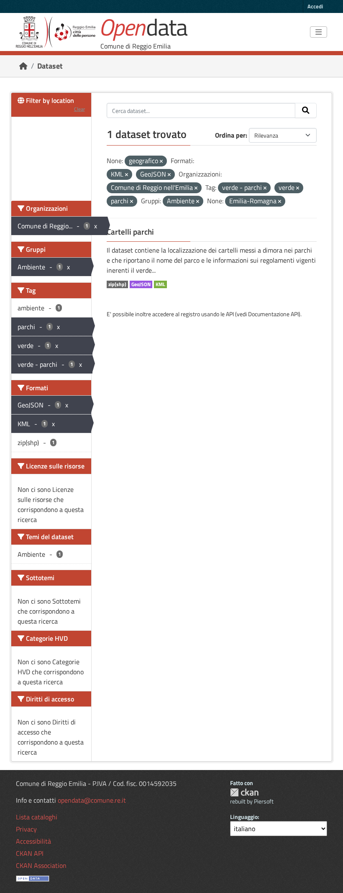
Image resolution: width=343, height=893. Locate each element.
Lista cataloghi (36, 817)
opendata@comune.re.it (92, 800)
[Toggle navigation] (318, 32)
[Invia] (306, 110)
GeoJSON (141, 284)
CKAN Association (41, 865)
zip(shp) (117, 284)
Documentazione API (273, 314)
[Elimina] (161, 161)
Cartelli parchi (130, 231)
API (230, 314)
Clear (79, 109)
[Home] (23, 66)
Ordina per (230, 135)
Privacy (26, 829)
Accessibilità (33, 841)
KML (160, 284)
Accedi (315, 6)
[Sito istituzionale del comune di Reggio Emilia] (55, 32)
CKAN (244, 792)
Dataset (50, 66)
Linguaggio (244, 816)
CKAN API (30, 853)
